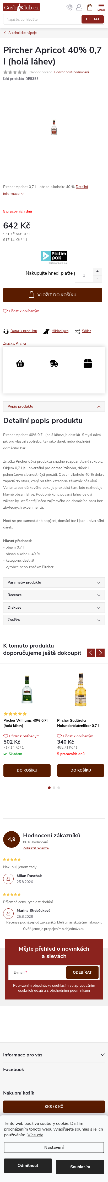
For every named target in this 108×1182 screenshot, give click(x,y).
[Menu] (101, 7)
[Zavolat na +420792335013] (69, 7)
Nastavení (54, 1147)
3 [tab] (58, 787)
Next (100, 653)
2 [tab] (54, 787)
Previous (91, 653)
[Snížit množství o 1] (97, 278)
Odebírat (82, 972)
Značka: (14, 343)
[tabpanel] (27, 721)
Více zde (35, 1135)
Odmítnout (28, 1165)
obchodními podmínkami (70, 990)
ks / (54, 1106)
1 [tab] (49, 787)
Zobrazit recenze (36, 848)
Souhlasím (80, 1167)
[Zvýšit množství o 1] (97, 271)
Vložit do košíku (57, 295)
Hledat (93, 19)
